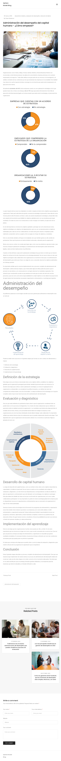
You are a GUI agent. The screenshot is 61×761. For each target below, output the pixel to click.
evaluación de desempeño (33, 16)
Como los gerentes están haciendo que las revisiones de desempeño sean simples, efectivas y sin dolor (45, 677)
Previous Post (7, 575)
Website (5, 718)
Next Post (55, 575)
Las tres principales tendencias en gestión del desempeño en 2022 (45, 644)
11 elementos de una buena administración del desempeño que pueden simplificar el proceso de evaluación (15, 646)
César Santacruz (9, 18)
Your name (6, 709)
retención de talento (45, 16)
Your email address (37, 709)
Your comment (7, 727)
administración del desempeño (12, 584)
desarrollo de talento (20, 16)
